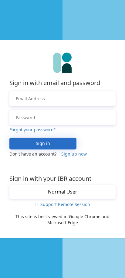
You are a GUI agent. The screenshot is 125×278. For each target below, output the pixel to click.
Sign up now (74, 154)
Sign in (43, 143)
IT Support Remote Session (62, 204)
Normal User (62, 191)
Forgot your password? (32, 129)
